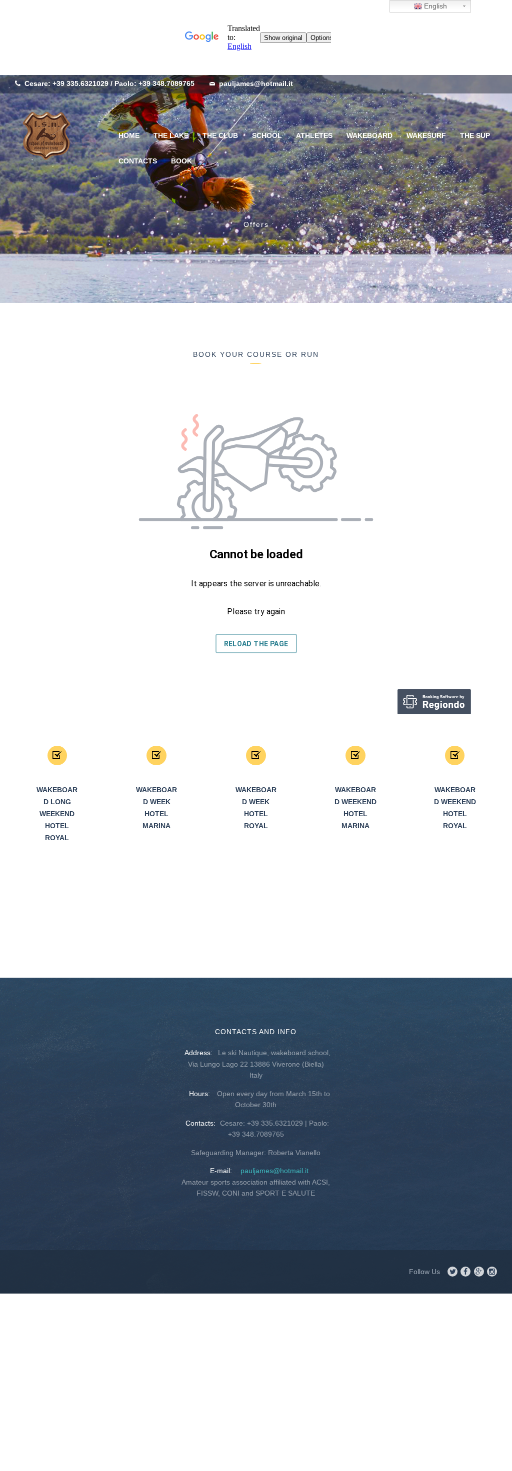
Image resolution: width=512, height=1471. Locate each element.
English (434, 6)
